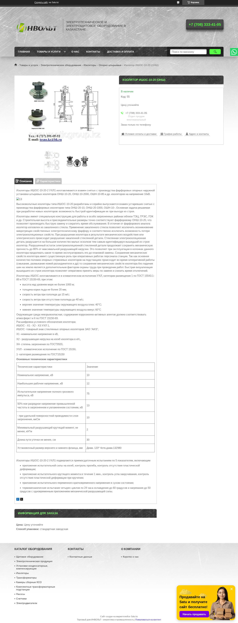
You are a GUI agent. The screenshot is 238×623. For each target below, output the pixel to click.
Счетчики (21, 598)
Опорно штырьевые (110, 65)
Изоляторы (90, 65)
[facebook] (17, 499)
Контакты (93, 51)
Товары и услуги (48, 51)
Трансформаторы (26, 577)
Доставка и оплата (120, 51)
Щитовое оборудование (29, 556)
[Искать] (215, 51)
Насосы (20, 594)
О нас (75, 51)
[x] (21, 499)
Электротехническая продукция (34, 561)
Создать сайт (41, 2)
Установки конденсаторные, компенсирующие (32, 567)
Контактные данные (81, 556)
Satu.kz (134, 616)
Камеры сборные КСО (29, 582)
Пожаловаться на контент (148, 619)
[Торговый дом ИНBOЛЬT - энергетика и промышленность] (37, 26)
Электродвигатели (26, 603)
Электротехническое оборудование (61, 65)
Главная (24, 51)
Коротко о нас (131, 556)
